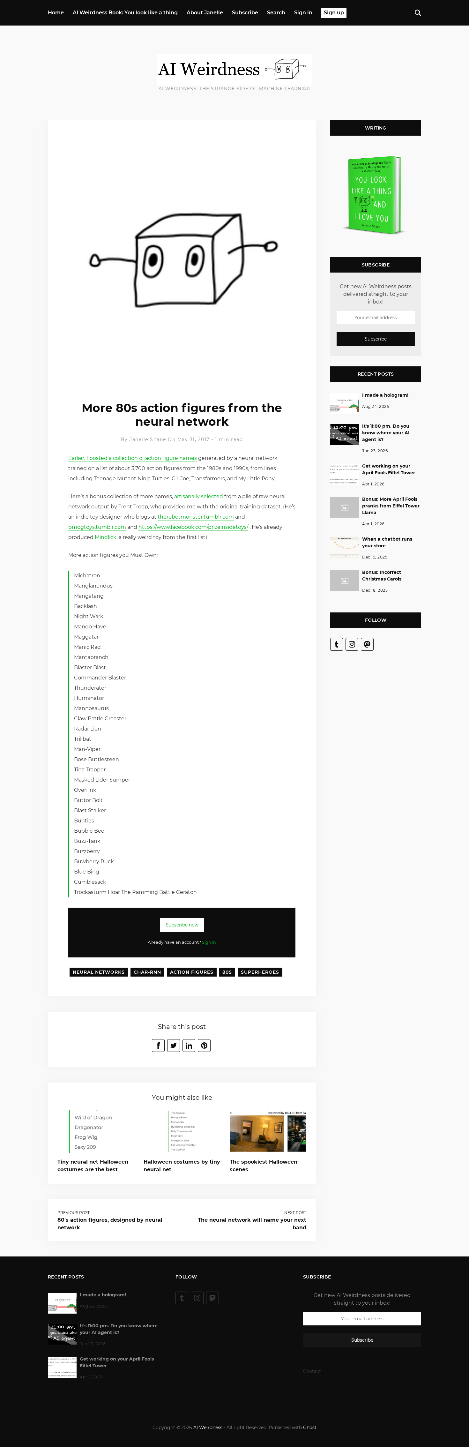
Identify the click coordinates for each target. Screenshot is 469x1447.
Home (56, 13)
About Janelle (205, 13)
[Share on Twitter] (173, 1045)
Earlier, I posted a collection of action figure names (132, 458)
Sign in (303, 13)
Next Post (295, 1212)
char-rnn (147, 972)
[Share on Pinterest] (204, 1045)
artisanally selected (198, 496)
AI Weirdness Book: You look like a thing (125, 13)
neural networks (99, 972)
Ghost (309, 1427)
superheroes (260, 972)
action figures (191, 972)
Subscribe (245, 13)
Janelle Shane (148, 439)
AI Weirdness (207, 1427)
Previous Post (73, 1212)
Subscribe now (182, 925)
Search (276, 13)
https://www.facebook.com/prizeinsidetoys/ (193, 527)
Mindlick (105, 537)
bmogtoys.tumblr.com (97, 527)
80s (227, 972)
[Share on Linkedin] (188, 1045)
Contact (312, 1371)
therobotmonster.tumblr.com (196, 517)
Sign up (334, 13)
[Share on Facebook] (158, 1045)
